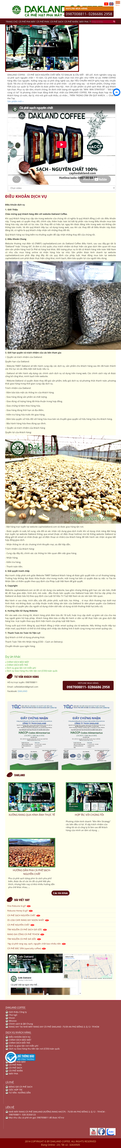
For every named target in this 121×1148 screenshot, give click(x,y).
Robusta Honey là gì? (17, 910)
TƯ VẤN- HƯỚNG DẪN (20, 1092)
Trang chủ (12, 21)
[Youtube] (93, 1131)
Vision (12, 1017)
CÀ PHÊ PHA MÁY (27, 21)
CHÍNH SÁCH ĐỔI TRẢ (17, 664)
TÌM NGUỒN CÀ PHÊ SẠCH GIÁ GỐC (25, 929)
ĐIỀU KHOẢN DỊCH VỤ (19, 1036)
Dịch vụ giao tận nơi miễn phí (21, 667)
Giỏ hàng (25, 27)
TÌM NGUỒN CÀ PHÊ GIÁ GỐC (22, 939)
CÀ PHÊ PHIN (43, 21)
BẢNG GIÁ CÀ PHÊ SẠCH (20, 1086)
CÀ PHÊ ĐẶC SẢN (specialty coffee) (24, 948)
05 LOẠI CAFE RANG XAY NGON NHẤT (26, 920)
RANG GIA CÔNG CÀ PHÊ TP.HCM (23, 934)
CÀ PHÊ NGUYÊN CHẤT (18, 924)
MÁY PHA (83, 21)
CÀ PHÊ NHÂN (71, 21)
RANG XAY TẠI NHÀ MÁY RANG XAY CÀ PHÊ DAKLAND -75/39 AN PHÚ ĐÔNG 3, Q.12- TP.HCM (54, 1026)
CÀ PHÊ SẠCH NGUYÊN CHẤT (21, 915)
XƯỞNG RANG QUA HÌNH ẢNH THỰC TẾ (32, 814)
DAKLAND (22, 691)
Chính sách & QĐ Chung (21, 1023)
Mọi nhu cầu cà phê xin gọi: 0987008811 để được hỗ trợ (36, 1117)
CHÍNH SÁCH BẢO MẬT (18, 662)
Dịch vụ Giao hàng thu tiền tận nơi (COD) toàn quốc (32, 670)
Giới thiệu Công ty (18, 1012)
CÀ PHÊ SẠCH (56, 21)
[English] (111, 3)
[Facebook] (101, 1131)
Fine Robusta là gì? (16, 905)
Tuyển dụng (12, 27)
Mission (13, 1020)
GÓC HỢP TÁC (16, 1089)
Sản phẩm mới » (15, 101)
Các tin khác (60, 893)
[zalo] (111, 1131)
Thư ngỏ (13, 1014)
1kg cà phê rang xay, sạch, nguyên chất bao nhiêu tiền (34, 943)
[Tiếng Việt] (106, 3)
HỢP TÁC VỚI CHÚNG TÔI (89, 814)
